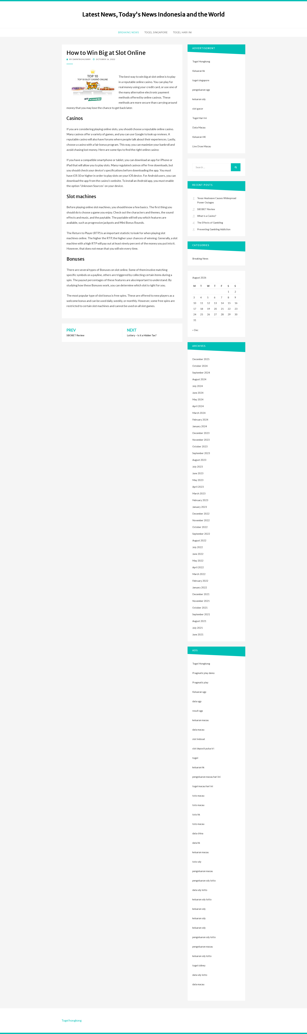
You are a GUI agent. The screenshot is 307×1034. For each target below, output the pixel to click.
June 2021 (197, 634)
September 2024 (201, 372)
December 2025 (200, 359)
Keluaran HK (199, 136)
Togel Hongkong (201, 61)
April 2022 (198, 567)
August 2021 (199, 621)
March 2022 (198, 574)
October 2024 (200, 365)
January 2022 (199, 587)
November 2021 (201, 600)
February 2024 (200, 419)
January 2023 (199, 506)
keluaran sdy (199, 99)
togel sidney (198, 965)
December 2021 (200, 594)
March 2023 (198, 493)
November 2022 (201, 520)
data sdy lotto (199, 974)
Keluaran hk (198, 70)
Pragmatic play (200, 682)
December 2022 (200, 513)
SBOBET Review (206, 209)
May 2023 (197, 480)
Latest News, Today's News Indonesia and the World (153, 14)
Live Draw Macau (201, 146)
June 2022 (197, 553)
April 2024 (198, 406)
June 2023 (197, 473)
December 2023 (200, 433)
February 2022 (200, 580)
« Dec (195, 330)
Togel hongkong (72, 1020)
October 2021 (200, 607)
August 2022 (199, 540)
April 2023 (198, 486)
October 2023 (200, 446)
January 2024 (199, 426)
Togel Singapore (156, 32)
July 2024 (197, 386)
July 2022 (197, 547)
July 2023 (197, 466)
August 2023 (199, 459)
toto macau (198, 805)
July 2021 (197, 627)
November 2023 (201, 439)
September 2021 (201, 614)
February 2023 (200, 500)
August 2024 (199, 379)
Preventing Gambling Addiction (213, 229)
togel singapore (200, 80)
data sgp (196, 701)
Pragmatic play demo (203, 673)
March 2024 (198, 412)
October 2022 (200, 527)
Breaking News (128, 32)
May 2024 (197, 399)
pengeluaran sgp (201, 89)
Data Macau (198, 127)
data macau (198, 984)
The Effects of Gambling (210, 222)
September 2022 (201, 533)
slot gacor (197, 108)
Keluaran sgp (199, 691)
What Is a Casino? (206, 215)
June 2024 (197, 392)
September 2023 (201, 453)
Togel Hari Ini (182, 32)
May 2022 (197, 560)
